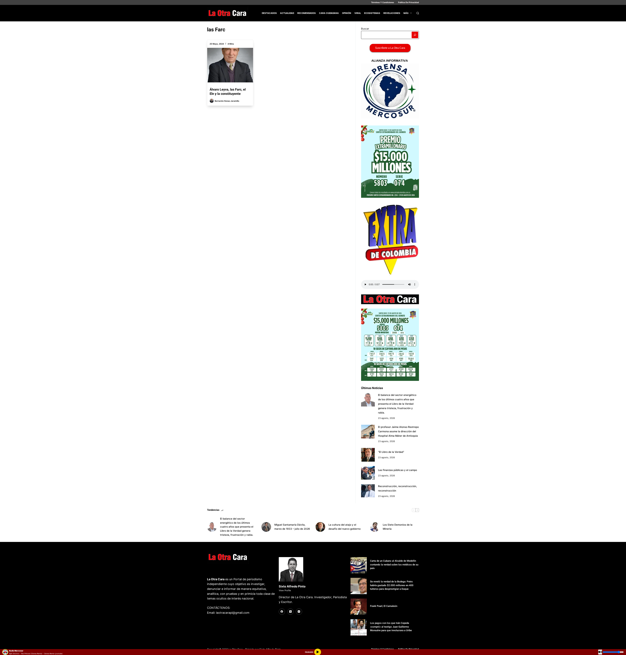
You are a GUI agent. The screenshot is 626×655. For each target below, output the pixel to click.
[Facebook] (282, 611)
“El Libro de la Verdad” (391, 451)
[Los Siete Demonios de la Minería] (375, 527)
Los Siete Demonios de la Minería (397, 526)
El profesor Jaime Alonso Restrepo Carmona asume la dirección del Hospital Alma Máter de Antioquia (398, 431)
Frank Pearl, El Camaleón (383, 606)
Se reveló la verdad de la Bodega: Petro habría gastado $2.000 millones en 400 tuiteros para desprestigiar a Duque (391, 585)
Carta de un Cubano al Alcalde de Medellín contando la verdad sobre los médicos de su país (394, 564)
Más (406, 13)
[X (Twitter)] (290, 611)
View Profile (285, 590)
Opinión (346, 13)
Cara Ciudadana (329, 13)
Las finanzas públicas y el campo (397, 470)
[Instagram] (299, 611)
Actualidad (287, 13)
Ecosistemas (372, 13)
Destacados (269, 13)
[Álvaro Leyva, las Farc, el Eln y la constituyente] (230, 65)
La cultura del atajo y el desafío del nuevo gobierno (344, 526)
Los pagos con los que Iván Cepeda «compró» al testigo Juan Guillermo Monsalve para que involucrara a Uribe (391, 627)
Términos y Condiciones (382, 2)
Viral (357, 13)
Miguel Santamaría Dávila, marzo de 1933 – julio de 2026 (292, 526)
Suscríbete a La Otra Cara (390, 48)
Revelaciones (391, 13)
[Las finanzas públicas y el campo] (368, 473)
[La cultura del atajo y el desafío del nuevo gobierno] (320, 527)
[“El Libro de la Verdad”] (368, 455)
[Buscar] (418, 13)
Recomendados (306, 13)
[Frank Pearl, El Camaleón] (358, 607)
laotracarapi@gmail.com (232, 612)
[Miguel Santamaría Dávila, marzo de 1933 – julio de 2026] (266, 527)
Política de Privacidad (408, 2)
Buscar (365, 28)
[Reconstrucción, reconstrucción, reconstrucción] (368, 491)
